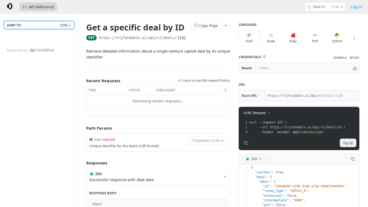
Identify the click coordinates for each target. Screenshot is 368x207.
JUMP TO (38, 25)
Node (271, 41)
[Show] (355, 68)
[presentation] (303, 127)
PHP (315, 41)
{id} (181, 38)
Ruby (293, 41)
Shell (249, 41)
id (91, 139)
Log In (356, 6)
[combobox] (208, 140)
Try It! (348, 143)
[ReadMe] (42, 50)
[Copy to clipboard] (192, 38)
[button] (264, 56)
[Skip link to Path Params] (82, 128)
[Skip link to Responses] (82, 162)
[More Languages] (354, 38)
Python (337, 41)
